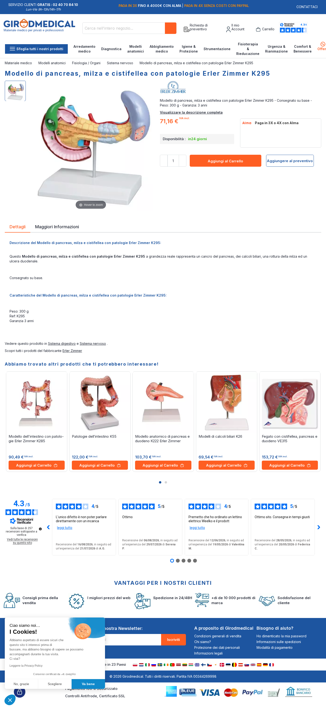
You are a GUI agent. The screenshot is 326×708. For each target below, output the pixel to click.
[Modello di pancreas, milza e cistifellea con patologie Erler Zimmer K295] (15, 91)
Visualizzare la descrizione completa (191, 112)
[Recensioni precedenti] (48, 527)
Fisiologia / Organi (86, 63)
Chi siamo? (202, 642)
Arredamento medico (84, 48)
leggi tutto (64, 528)
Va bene (88, 684)
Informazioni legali (208, 653)
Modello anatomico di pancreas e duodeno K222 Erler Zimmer (162, 438)
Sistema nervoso (120, 63)
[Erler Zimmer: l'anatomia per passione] (240, 89)
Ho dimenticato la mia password (281, 636)
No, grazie (21, 684)
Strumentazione (217, 49)
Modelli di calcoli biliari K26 (220, 436)
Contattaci (307, 7)
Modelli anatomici (135, 48)
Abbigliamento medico (162, 48)
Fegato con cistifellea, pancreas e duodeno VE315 (289, 438)
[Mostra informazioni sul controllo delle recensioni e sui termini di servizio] (40, 529)
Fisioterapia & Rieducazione (247, 49)
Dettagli (18, 226)
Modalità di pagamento (275, 647)
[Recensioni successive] (318, 527)
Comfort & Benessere (303, 48)
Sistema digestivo (62, 343)
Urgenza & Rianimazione (276, 48)
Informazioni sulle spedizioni (279, 642)
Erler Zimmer (72, 351)
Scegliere (55, 684)
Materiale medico (19, 63)
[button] (160, 482)
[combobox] (129, 28)
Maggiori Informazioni (57, 226)
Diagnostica (111, 49)
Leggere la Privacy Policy (26, 665)
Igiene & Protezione (188, 48)
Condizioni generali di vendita (217, 636)
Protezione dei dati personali (217, 647)
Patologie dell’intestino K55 (94, 436)
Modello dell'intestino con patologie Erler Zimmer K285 (36, 438)
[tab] (17, 228)
